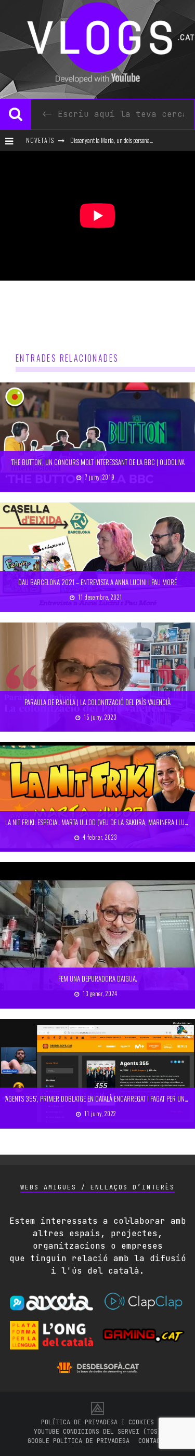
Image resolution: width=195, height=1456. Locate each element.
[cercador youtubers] (15, 114)
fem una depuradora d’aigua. (97, 978)
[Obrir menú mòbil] (11, 140)
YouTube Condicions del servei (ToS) (97, 1431)
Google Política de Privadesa (78, 1441)
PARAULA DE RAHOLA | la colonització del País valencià (97, 702)
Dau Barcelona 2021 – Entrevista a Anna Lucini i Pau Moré (97, 582)
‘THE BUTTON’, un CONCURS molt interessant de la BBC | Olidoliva (98, 462)
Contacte (152, 1441)
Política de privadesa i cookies (97, 1422)
